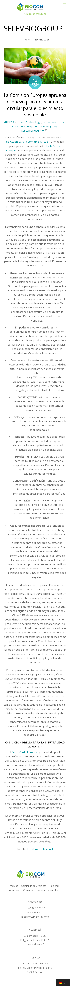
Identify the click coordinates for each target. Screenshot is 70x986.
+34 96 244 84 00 (35, 912)
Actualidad (14, 890)
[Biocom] (34, 9)
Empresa (13, 885)
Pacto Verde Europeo (25, 752)
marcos (9, 122)
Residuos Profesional (40, 849)
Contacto (28, 890)
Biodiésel (54, 885)
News (28, 39)
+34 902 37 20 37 (35, 908)
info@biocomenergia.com (35, 916)
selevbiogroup (49, 126)
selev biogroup (29, 126)
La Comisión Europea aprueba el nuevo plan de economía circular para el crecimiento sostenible (35, 105)
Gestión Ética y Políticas (33, 885)
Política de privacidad (47, 890)
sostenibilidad (30, 130)
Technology (42, 39)
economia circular (55, 122)
